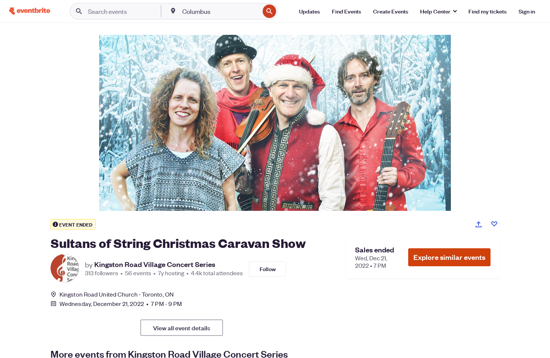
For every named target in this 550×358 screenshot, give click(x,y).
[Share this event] (478, 224)
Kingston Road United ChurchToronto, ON (116, 294)
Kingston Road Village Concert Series (154, 264)
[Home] (29, 11)
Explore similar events (449, 257)
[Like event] (494, 224)
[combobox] (220, 11)
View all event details (181, 328)
